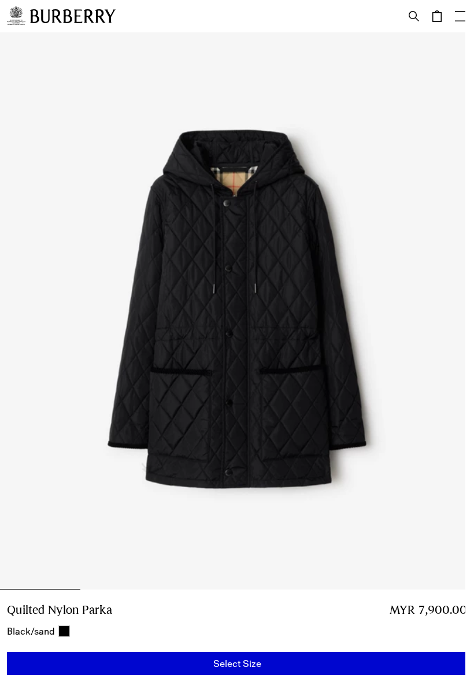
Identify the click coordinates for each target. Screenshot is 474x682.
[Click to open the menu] (460, 16)
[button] (237, 663)
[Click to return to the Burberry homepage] (73, 16)
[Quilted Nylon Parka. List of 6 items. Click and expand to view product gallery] (237, 311)
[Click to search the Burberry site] (414, 16)
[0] (437, 16)
